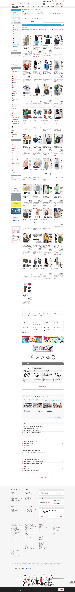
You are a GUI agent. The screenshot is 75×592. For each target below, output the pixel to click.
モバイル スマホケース (55, 534)
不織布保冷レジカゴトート (36, 122)
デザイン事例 (52, 6)
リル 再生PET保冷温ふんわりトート (27, 172)
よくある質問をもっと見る (43, 477)
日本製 (41, 315)
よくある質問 (47, 6)
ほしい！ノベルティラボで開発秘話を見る (55, 417)
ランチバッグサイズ (24, 313)
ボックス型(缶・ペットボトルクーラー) (46, 313)
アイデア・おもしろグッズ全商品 (57, 522)
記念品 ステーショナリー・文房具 (43, 547)
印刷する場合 (27, 368)
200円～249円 (13, 64)
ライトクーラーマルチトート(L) (27, 246)
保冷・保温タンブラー (14, 528)
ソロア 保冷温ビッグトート (47, 73)
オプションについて (28, 497)
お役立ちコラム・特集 (29, 511)
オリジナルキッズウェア (28, 529)
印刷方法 (28, 6)
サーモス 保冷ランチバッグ (26, 147)
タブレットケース (55, 529)
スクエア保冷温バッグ (26, 48)
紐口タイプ (23, 315)
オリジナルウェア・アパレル (28, 522)
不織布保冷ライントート (36, 48)
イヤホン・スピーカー (55, 531)
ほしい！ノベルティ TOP (14, 491)
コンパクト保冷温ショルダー (26, 122)
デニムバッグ (15, 33)
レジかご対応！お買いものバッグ (58, 122)
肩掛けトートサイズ (31, 313)
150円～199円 (13, 62)
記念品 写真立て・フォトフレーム (43, 550)
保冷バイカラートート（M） (47, 271)
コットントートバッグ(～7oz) (17, 14)
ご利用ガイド (42, 6)
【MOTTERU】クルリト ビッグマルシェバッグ (58, 247)
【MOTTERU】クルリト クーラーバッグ (27, 222)
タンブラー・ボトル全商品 (14, 522)
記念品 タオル (41, 549)
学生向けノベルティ (13, 179)
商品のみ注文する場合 (37, 368)
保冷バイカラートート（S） (37, 73)
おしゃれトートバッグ (16, 35)
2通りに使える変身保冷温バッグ (47, 122)
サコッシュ (15, 27)
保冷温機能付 (54, 313)
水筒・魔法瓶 (13, 535)
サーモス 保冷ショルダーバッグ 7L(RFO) (47, 198)
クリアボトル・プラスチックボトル (15, 532)
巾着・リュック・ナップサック (17, 18)
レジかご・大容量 (37, 313)
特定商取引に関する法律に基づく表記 (16, 498)
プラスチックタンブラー (14, 527)
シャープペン (40, 529)
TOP (22, 9)
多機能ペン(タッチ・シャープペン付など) (44, 527)
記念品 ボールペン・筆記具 (42, 548)
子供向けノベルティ (13, 177)
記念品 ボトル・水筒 (41, 543)
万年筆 (40, 530)
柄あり (38, 315)
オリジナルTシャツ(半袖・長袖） (29, 524)
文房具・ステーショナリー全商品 (29, 531)
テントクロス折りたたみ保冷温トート (37, 271)
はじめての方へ (38, 6)
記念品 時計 (40, 546)
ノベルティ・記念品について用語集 (31, 509)
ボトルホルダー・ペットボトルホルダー (16, 537)
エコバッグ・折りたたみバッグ (17, 12)
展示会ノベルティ (15, 150)
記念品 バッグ (41, 545)
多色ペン (40, 528)
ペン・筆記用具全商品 (41, 522)
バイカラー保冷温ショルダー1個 (58, 98)
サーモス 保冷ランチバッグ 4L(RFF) (26, 198)
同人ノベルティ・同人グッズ (16, 157)
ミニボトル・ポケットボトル (14, 534)
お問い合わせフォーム (14, 509)
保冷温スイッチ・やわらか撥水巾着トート (58, 74)
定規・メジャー (27, 546)
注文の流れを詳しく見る (42, 386)
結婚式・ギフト (15, 172)
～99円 (12, 57)
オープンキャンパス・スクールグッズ (16, 161)
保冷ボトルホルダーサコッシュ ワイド (58, 172)
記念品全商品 (40, 539)
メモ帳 (26, 533)
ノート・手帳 (26, 534)
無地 (35, 315)
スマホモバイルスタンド (56, 530)
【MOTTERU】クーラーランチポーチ (37, 172)
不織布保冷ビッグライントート (37, 147)
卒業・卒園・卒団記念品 (16, 144)
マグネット (26, 535)
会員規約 (12, 497)
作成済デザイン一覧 (28, 498)
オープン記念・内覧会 (16, 152)
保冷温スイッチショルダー (57, 221)
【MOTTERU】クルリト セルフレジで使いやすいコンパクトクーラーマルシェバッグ (58, 49)
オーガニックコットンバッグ (17, 40)
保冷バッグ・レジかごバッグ (35, 9)
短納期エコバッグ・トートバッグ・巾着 (17, 46)
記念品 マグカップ (41, 542)
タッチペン (54, 528)
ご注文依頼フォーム (14, 511)
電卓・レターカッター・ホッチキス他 (29, 548)
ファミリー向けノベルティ (14, 190)
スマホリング (54, 535)
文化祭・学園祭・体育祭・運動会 (16, 163)
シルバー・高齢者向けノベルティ (15, 188)
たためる (32, 315)
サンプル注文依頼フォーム (15, 512)
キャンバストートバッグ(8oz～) (17, 16)
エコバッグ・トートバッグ (27, 9)
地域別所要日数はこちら (56, 381)
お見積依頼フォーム (14, 510)
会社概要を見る (47, 399)
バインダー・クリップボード (28, 537)
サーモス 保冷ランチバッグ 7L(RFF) (36, 198)
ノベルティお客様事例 (29, 510)
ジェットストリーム (41, 525)
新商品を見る (15, 50)
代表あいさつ (13, 493)
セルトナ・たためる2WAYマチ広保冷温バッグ (27, 74)
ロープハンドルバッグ (16, 44)
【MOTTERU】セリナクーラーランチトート (47, 222)
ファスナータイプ (59, 313)
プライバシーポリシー (14, 494)
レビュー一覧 (27, 499)
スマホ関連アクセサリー (56, 536)
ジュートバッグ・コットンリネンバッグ (17, 31)
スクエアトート (13, 554)
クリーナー (26, 539)
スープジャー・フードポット (14, 533)
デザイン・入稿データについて (29, 494)
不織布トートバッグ (16, 20)
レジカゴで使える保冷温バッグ (47, 147)
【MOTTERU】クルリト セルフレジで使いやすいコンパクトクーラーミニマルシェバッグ (47, 173)
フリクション (40, 524)
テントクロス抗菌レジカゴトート (27, 271)
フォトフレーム (27, 538)
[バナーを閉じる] (73, 580)
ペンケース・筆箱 (27, 540)
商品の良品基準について (14, 501)
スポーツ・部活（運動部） (16, 165)
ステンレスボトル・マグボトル (15, 529)
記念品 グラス (41, 544)
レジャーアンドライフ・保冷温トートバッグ (37, 98)
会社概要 (12, 492)
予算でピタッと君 (27, 491)
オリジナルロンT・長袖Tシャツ (29, 528)
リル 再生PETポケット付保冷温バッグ (58, 198)
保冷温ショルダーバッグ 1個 (47, 246)
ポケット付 (28, 315)
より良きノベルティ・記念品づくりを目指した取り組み (53, 400)
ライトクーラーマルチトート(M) (47, 98)
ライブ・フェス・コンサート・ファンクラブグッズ (16, 159)
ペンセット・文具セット (42, 535)
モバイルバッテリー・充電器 (56, 527)
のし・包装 (33, 6)
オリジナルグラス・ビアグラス (15, 536)
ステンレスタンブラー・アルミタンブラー (16, 524)
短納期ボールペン (41, 537)
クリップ (26, 536)
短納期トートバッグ (13, 558)
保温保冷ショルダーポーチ (47, 48)
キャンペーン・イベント (16, 146)
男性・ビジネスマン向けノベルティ (15, 181)
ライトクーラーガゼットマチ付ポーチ (27, 98)
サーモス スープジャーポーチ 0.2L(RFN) (37, 222)
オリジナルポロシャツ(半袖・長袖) (29, 525)
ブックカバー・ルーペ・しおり (29, 545)
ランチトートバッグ (13, 549)
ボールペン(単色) (41, 526)
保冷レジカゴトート (56, 271)
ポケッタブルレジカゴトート (37, 246)
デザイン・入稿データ (22, 6)
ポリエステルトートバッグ (17, 42)
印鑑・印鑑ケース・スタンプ (28, 547)
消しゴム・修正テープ (41, 536)
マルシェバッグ (16, 29)
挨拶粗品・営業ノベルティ (16, 148)
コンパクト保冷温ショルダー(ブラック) (58, 148)
